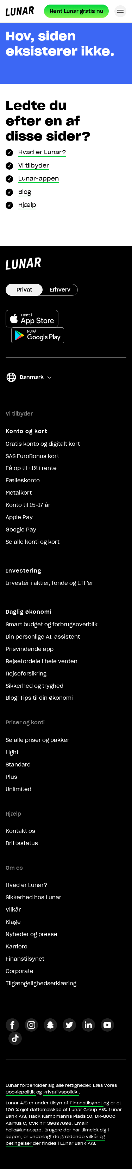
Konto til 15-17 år (28, 505)
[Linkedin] (88, 1029)
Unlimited (18, 789)
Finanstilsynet (25, 959)
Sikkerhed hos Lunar (33, 897)
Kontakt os (20, 831)
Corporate (19, 971)
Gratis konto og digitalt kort (43, 444)
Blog (24, 191)
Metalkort (19, 493)
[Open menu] (120, 11)
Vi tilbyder (33, 165)
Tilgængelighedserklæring (41, 983)
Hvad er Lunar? (42, 152)
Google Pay (21, 530)
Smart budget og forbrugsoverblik (52, 624)
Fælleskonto (23, 480)
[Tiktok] (15, 1042)
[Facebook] (12, 1029)
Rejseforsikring (26, 674)
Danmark (25, 378)
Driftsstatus (22, 843)
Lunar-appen (38, 178)
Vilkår (13, 910)
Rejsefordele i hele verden (41, 661)
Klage (13, 922)
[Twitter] (69, 1029)
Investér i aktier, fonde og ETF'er (49, 583)
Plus (11, 777)
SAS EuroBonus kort (32, 456)
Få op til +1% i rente (31, 468)
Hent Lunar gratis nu (76, 11)
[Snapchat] (50, 1029)
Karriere (16, 946)
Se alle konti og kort (32, 542)
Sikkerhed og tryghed (34, 686)
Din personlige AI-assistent (43, 637)
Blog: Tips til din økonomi (39, 698)
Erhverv (60, 290)
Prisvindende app (30, 649)
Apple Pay (19, 517)
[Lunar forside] (20, 11)
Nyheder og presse (31, 934)
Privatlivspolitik (60, 1092)
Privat (24, 290)
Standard (18, 765)
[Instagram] (31, 1029)
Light (12, 752)
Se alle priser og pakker (37, 740)
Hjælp (27, 204)
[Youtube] (107, 1029)
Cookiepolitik (20, 1092)
